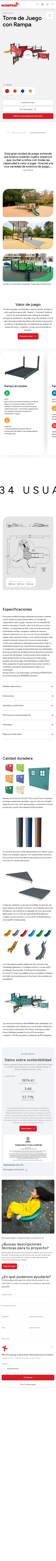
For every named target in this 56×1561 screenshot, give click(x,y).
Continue (28, 1377)
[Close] (51, 1347)
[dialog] (28, 780)
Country (5, 1364)
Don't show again (28, 1384)
